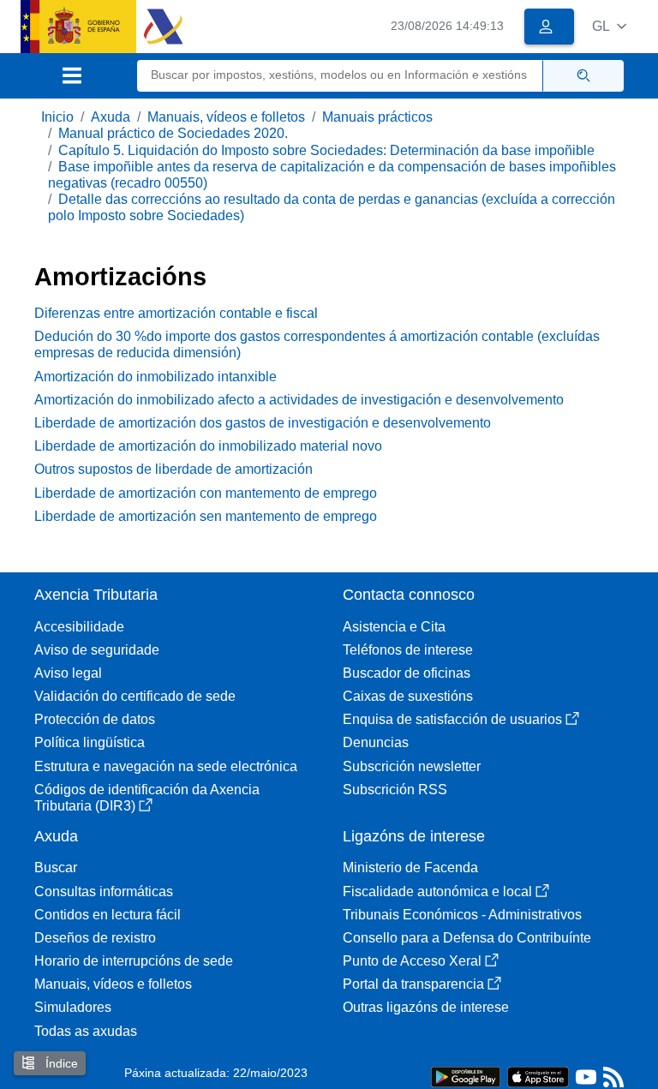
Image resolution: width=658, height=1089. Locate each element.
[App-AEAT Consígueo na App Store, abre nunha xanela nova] (538, 1075)
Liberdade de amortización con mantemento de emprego (205, 493)
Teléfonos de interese (408, 650)
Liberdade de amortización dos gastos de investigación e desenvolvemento (262, 423)
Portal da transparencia (413, 984)
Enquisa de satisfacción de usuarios (452, 719)
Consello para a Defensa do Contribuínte (467, 937)
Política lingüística (89, 742)
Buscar (55, 867)
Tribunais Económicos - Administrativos (462, 914)
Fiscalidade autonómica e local (437, 891)
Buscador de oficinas (406, 673)
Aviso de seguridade (96, 650)
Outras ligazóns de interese (426, 1007)
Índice (60, 1063)
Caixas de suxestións (408, 696)
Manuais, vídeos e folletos (226, 117)
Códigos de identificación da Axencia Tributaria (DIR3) (147, 797)
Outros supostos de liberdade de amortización (173, 469)
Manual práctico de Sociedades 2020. (173, 133)
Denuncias (376, 742)
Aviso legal (68, 673)
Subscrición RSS (395, 789)
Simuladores (72, 1007)
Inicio (57, 117)
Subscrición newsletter (412, 766)
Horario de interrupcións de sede (133, 961)
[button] (609, 26)
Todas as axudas (85, 1031)
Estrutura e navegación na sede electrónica (165, 766)
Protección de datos (94, 719)
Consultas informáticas (103, 891)
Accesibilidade (79, 626)
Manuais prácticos (377, 117)
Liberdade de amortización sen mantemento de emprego (205, 516)
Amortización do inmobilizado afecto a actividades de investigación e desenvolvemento (299, 399)
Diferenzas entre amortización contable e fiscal (176, 313)
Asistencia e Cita (394, 626)
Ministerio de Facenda (410, 867)
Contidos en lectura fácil (107, 914)
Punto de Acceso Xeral (412, 961)
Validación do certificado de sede (135, 696)
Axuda (110, 117)
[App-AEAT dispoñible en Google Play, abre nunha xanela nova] (465, 1075)
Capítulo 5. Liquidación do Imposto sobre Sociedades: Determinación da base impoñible (326, 150)
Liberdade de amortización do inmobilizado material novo (208, 446)
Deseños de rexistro (95, 937)
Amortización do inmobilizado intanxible (155, 376)
